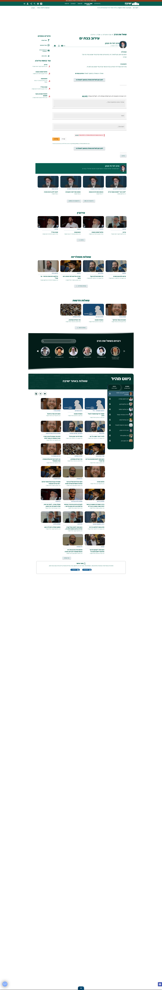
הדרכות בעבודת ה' (55, 456)
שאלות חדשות (81, 300)
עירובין (123, 156)
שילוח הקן (100, 273)
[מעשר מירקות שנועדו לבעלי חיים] (95, 409)
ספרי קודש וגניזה (100, 456)
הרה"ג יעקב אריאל (43, 73)
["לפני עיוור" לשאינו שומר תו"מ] (116, 186)
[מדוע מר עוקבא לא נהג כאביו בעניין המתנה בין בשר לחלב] (51, 432)
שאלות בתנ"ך (122, 317)
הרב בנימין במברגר (42, 80)
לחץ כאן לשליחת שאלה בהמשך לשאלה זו (89, 80)
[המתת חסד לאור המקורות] (70, 186)
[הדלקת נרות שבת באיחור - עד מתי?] (48, 271)
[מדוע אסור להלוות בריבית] (95, 521)
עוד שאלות (66, 558)
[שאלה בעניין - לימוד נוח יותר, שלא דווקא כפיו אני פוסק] (51, 500)
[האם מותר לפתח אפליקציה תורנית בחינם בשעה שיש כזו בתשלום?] (73, 522)
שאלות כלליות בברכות (76, 501)
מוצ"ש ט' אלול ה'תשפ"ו (124, 8)
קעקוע (102, 547)
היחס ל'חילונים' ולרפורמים (119, 189)
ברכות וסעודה (56, 479)
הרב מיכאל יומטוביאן (77, 485)
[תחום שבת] (70, 226)
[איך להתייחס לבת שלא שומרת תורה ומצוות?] (51, 454)
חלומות (124, 273)
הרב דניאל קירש (43, 97)
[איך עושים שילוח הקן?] (93, 271)
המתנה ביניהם (100, 501)
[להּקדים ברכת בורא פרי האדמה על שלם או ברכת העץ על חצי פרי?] (73, 500)
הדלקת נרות (55, 273)
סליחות (79, 273)
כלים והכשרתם (99, 317)
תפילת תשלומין (77, 317)
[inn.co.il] (41, 4)
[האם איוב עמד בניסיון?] (116, 314)
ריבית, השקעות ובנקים (98, 524)
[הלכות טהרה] (95, 476)
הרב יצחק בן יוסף (77, 280)
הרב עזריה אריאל (100, 553)
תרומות (67, 4)
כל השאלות (79, 479)
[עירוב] (116, 226)
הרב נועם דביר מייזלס (121, 278)
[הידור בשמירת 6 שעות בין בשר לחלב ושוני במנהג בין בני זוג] (95, 500)
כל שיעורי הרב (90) (88, 201)
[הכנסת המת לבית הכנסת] (93, 186)
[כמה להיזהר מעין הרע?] (73, 431)
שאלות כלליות (56, 524)
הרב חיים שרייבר (122, 322)
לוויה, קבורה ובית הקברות (97, 189)
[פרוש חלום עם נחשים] (116, 271)
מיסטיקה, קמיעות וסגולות (76, 433)
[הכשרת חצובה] (93, 314)
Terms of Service (83, 143)
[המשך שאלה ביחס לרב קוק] (51, 521)
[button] (160, 984)
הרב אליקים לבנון (43, 66)
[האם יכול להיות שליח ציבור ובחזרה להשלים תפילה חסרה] (73, 477)
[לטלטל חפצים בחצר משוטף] (40, 96)
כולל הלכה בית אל (76, 322)
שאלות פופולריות (81, 257)
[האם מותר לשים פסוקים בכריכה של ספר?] (95, 454)
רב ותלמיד (57, 501)
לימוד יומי (135, 8)
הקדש (33, 8)
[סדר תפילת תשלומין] (70, 314)
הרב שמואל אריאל (54, 280)
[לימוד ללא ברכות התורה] (48, 186)
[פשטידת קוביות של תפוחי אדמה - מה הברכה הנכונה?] (51, 477)
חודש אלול (101, 433)
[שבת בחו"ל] (48, 226)
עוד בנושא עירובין (43, 60)
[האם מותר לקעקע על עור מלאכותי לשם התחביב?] (95, 545)
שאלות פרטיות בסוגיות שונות (53, 433)
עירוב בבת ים (79, 74)
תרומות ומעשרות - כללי (98, 411)
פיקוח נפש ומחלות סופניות (74, 189)
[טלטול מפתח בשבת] (93, 226)
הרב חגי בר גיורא (99, 322)
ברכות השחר (55, 189)
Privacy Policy (76, 143)
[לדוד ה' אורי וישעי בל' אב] (95, 431)
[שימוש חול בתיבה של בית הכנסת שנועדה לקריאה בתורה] (73, 545)
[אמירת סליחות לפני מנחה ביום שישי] (70, 271)
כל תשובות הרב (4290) (74, 201)
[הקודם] (37, 351)
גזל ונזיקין (80, 524)
